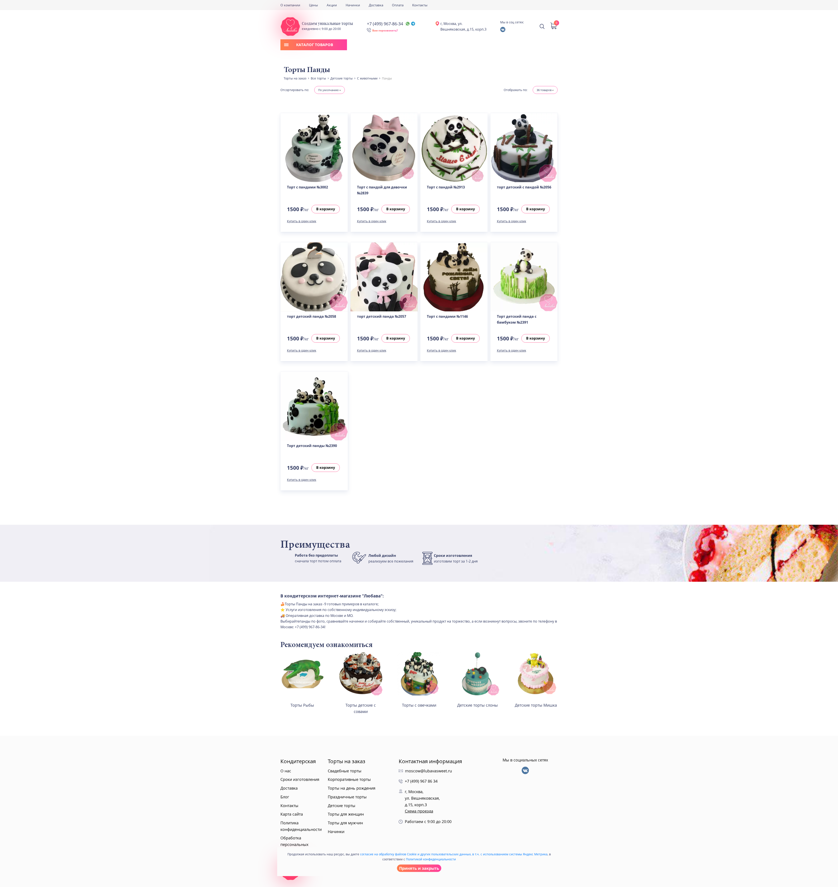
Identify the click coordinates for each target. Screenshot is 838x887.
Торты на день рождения (351, 788)
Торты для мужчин (345, 822)
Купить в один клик (301, 221)
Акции (332, 5)
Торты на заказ (346, 761)
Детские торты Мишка (536, 705)
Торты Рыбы (302, 705)
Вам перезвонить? (385, 30)
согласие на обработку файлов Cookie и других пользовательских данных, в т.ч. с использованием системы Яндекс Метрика (454, 854)
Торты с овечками (419, 705)
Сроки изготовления (299, 779)
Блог (284, 796)
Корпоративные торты (349, 779)
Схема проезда (419, 811)
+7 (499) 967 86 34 (421, 781)
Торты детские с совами (360, 708)
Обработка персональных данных (294, 844)
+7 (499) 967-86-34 (385, 24)
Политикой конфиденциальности (431, 859)
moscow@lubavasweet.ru (428, 770)
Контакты (420, 5)
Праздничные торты (347, 796)
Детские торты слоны (477, 705)
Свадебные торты (344, 770)
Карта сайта (291, 814)
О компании (290, 5)
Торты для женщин (346, 814)
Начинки (353, 5)
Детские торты (341, 805)
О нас (285, 770)
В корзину (325, 209)
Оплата (398, 5)
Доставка (376, 5)
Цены (313, 5)
